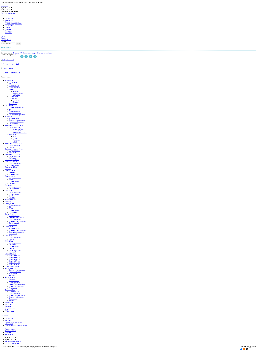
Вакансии (8, 33)
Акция (34, 53)
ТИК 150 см (9, 236)
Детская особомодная (16, 122)
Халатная (12, 275)
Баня (14, 136)
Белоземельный (14, 216)
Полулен (8, 169)
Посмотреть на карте (8, 13)
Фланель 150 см (10, 268)
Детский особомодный (16, 217)
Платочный (13, 225)
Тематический (14, 246)
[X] (247, 349)
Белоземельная (14, 86)
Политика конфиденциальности (16, 325)
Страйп (11, 196)
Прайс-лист (9, 25)
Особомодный (14, 165)
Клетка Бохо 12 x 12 (20, 133)
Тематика (12, 198)
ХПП (6, 310)
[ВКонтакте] (241, 349)
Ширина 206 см (14, 259)
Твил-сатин (13, 212)
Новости (8, 29)
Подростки (16, 95)
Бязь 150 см (9, 80)
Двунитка (8, 306)
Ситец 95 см (9, 226)
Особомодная (13, 96)
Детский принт (14, 174)
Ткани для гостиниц (12, 266)
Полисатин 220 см (11, 161)
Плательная (13, 98)
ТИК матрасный (10, 254)
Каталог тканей (10, 20)
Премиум (16, 100)
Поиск (18, 43)
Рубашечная (13, 104)
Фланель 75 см (10, 277)
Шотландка (9, 302)
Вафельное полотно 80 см (13, 154)
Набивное (12, 134)
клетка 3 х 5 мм (18, 129)
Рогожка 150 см (10, 199)
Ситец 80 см (9, 214)
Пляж (15, 138)
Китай (11, 180)
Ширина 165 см (14, 257)
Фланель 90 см (10, 290)
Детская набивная (15, 272)
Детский (12, 172)
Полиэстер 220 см (11, 167)
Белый (11, 208)
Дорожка (8, 201)
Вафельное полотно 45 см (13, 143)
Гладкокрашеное (14, 127)
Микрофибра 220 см (12, 160)
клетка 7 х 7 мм (18, 131)
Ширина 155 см (14, 255)
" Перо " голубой (10, 64)
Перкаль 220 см (10, 190)
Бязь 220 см (9, 105)
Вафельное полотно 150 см (14, 125)
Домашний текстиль (12, 22)
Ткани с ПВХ (9, 311)
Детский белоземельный (17, 221)
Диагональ (8, 304)
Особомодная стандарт (16, 107)
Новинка (16, 53)
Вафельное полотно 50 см (13, 149)
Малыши (16, 91)
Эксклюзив (27, 53)
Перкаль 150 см (10, 185)
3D (21, 53)
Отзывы (7, 27)
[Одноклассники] (244, 349)
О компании (9, 18)
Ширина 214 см (14, 263)
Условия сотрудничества (13, 24)
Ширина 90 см (14, 264)
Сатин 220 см (9, 203)
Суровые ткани (10, 308)
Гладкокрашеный (15, 163)
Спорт (15, 142)
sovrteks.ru (4, 6)
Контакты (8, 31)
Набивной (12, 239)
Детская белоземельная (17, 120)
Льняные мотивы (15, 113)
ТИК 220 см (9, 241)
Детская (11, 89)
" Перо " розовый (10, 72)
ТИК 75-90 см (9, 248)
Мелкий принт (18, 93)
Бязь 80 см (8, 116)
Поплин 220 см (10, 176)
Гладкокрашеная (14, 87)
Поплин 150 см (10, 170)
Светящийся (13, 183)
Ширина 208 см (14, 261)
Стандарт (16, 102)
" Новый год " (14, 82)
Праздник (16, 140)
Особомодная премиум (17, 114)
